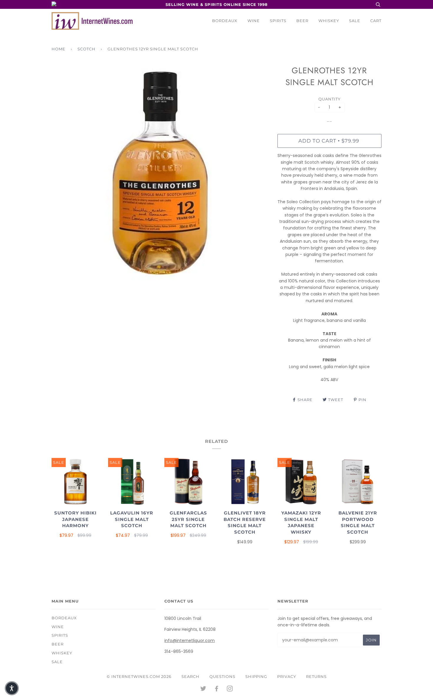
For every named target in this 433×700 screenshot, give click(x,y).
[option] (160, 173)
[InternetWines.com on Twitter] (203, 689)
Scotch (86, 49)
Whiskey (328, 20)
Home (58, 49)
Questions (222, 676)
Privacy (286, 676)
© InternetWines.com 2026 (139, 676)
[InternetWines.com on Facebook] (217, 689)
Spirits (278, 20)
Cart (375, 20)
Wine (253, 20)
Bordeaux (224, 20)
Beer (302, 20)
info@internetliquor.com (189, 640)
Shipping (256, 676)
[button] (12, 688)
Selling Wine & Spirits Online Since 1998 (217, 4)
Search (190, 676)
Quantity (329, 99)
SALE (354, 20)
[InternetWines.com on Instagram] (230, 689)
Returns (316, 676)
